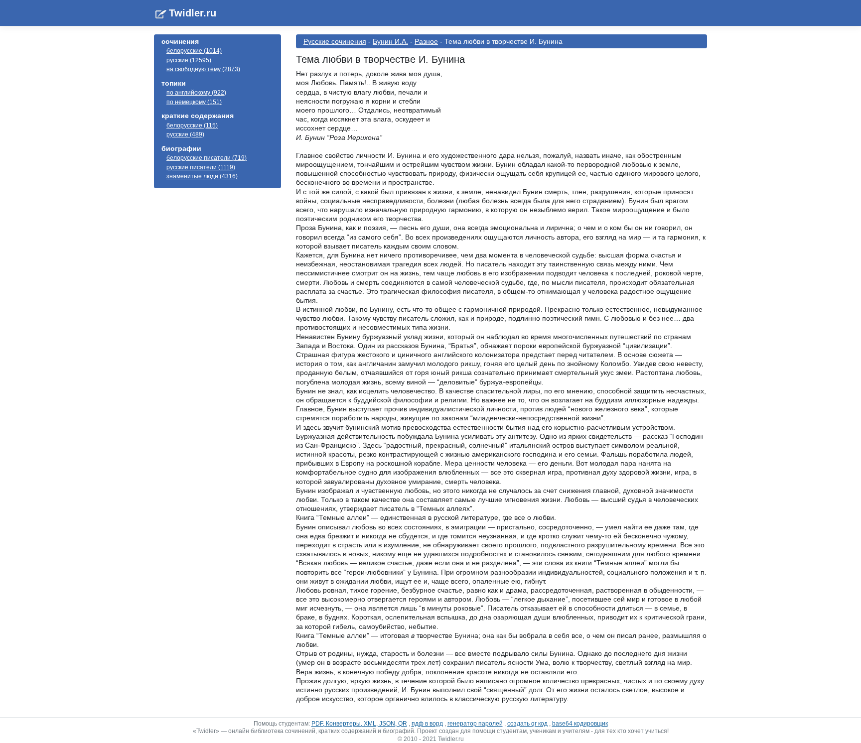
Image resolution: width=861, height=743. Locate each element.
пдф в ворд (427, 723)
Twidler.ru (192, 12)
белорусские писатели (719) (206, 157)
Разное (426, 41)
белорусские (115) (192, 125)
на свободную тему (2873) (203, 69)
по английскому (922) (196, 92)
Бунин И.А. (390, 41)
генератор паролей (475, 723)
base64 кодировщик (580, 723)
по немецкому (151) (194, 102)
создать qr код (527, 723)
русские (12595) (188, 60)
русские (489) (185, 134)
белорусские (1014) (194, 50)
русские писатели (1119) (200, 167)
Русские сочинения (334, 41)
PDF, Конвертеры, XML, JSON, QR (359, 723)
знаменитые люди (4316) (202, 176)
